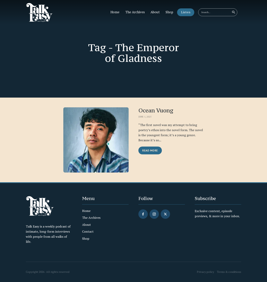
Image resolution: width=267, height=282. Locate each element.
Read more (150, 150)
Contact (88, 231)
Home (114, 12)
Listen (185, 12)
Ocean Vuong (155, 110)
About (155, 12)
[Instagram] (154, 214)
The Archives (135, 12)
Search (233, 12)
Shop (169, 12)
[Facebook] (143, 214)
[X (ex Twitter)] (165, 214)
